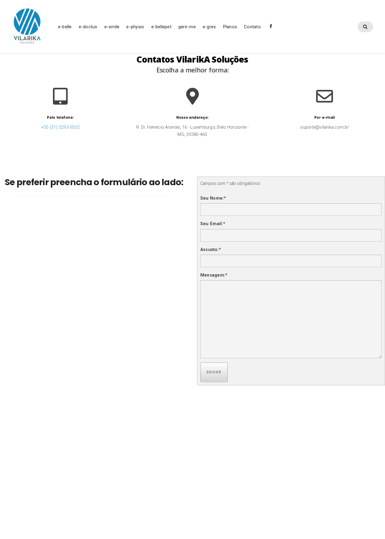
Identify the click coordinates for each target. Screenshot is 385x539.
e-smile (112, 26)
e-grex (209, 26)
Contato (252, 26)
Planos (230, 26)
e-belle (65, 26)
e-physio (135, 26)
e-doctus (88, 26)
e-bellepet (161, 26)
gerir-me (187, 26)
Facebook (270, 28)
